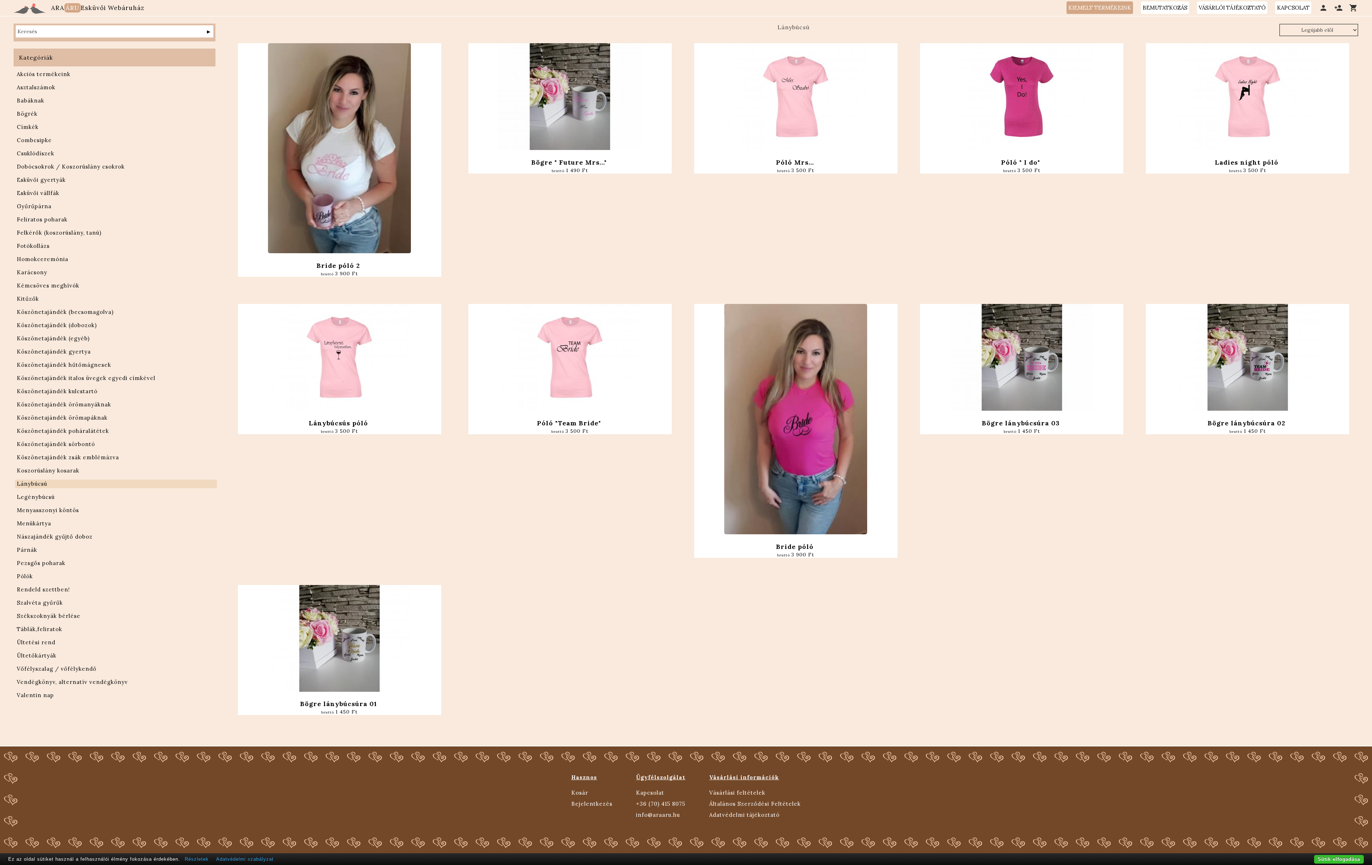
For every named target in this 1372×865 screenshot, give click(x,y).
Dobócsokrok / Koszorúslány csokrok (71, 166)
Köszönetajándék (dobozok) (57, 325)
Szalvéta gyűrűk (40, 602)
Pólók (25, 576)
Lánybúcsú (32, 483)
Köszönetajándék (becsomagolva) (65, 312)
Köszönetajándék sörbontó (56, 444)
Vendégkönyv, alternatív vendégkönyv (72, 682)
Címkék (28, 127)
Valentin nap (35, 695)
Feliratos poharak (42, 219)
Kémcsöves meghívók (48, 285)
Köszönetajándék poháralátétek (63, 431)
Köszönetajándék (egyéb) (53, 338)
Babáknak (30, 100)
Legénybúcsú (36, 497)
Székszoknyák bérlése (48, 615)
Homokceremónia (42, 259)
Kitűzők (28, 298)
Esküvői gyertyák (41, 179)
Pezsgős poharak (41, 563)
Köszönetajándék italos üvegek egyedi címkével (86, 378)
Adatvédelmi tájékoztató (744, 814)
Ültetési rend (36, 642)
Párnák (27, 549)
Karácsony (32, 272)
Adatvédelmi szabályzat (245, 859)
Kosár (579, 792)
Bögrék (27, 113)
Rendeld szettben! (43, 589)
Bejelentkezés (591, 803)
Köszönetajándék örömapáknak (62, 417)
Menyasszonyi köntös (48, 510)
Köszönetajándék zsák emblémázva (68, 457)
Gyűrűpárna (34, 206)
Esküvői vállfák (38, 193)
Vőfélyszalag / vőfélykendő (56, 668)
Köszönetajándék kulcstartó (57, 391)
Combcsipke (34, 140)
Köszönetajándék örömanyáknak (64, 404)
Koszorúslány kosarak (48, 470)
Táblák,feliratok (39, 629)
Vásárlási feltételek (737, 792)
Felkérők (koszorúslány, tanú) (59, 232)
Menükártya (34, 523)
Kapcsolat (650, 792)
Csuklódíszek (35, 153)
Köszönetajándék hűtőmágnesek (64, 364)
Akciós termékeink (43, 74)
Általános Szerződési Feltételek (755, 803)
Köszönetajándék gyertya (54, 351)
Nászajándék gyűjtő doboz (55, 536)
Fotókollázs (33, 245)
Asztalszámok (36, 87)
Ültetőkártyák (36, 655)
